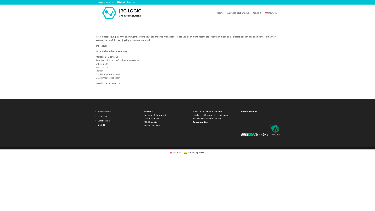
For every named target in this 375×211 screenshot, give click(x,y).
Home (220, 13)
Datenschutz (104, 120)
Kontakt (257, 13)
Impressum (103, 116)
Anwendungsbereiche (238, 13)
